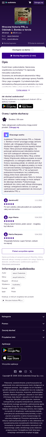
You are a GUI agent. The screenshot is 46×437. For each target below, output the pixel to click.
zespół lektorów (12, 39)
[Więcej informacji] (32, 50)
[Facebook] (15, 371)
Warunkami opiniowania (11, 264)
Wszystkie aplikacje (10, 364)
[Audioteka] (11, 2)
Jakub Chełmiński (13, 36)
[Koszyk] (30, 2)
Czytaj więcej (21, 90)
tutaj (36, 432)
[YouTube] (20, 371)
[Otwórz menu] (3, 2)
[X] (30, 371)
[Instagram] (25, 371)
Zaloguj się (38, 2)
